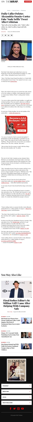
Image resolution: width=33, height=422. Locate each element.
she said (27, 193)
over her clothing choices (20, 181)
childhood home (5, 182)
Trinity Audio (15, 66)
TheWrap (5, 385)
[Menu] (3, 2)
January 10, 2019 (24, 228)
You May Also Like (11, 274)
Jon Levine (3, 31)
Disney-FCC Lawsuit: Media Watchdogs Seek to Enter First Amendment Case (10, 335)
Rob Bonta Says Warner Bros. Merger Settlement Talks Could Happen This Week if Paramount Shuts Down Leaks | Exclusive (10, 322)
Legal (4, 397)
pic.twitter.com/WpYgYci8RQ (8, 241)
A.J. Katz (10, 311)
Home (8, 10)
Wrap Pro (6, 391)
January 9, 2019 (24, 234)
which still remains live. (14, 113)
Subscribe (28, 1)
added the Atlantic (21, 216)
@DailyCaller (16, 222)
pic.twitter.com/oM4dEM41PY (23, 233)
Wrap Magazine (8, 402)
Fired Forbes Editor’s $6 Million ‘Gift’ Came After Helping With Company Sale (16, 304)
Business (23, 10)
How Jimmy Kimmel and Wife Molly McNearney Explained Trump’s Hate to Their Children (10, 347)
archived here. (13, 81)
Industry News (15, 10)
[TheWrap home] (12, 2)
